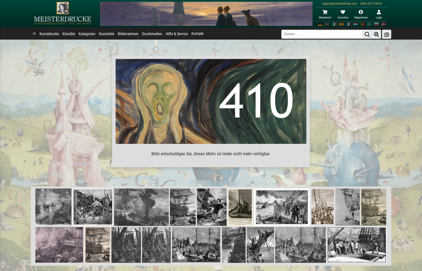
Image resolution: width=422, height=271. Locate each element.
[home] (34, 34)
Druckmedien (152, 34)
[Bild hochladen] (386, 34)
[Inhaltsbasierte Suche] (376, 34)
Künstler (68, 34)
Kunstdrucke (49, 34)
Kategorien (87, 34)
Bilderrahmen (128, 34)
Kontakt (197, 33)
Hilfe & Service (177, 34)
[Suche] (367, 34)
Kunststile (106, 34)
